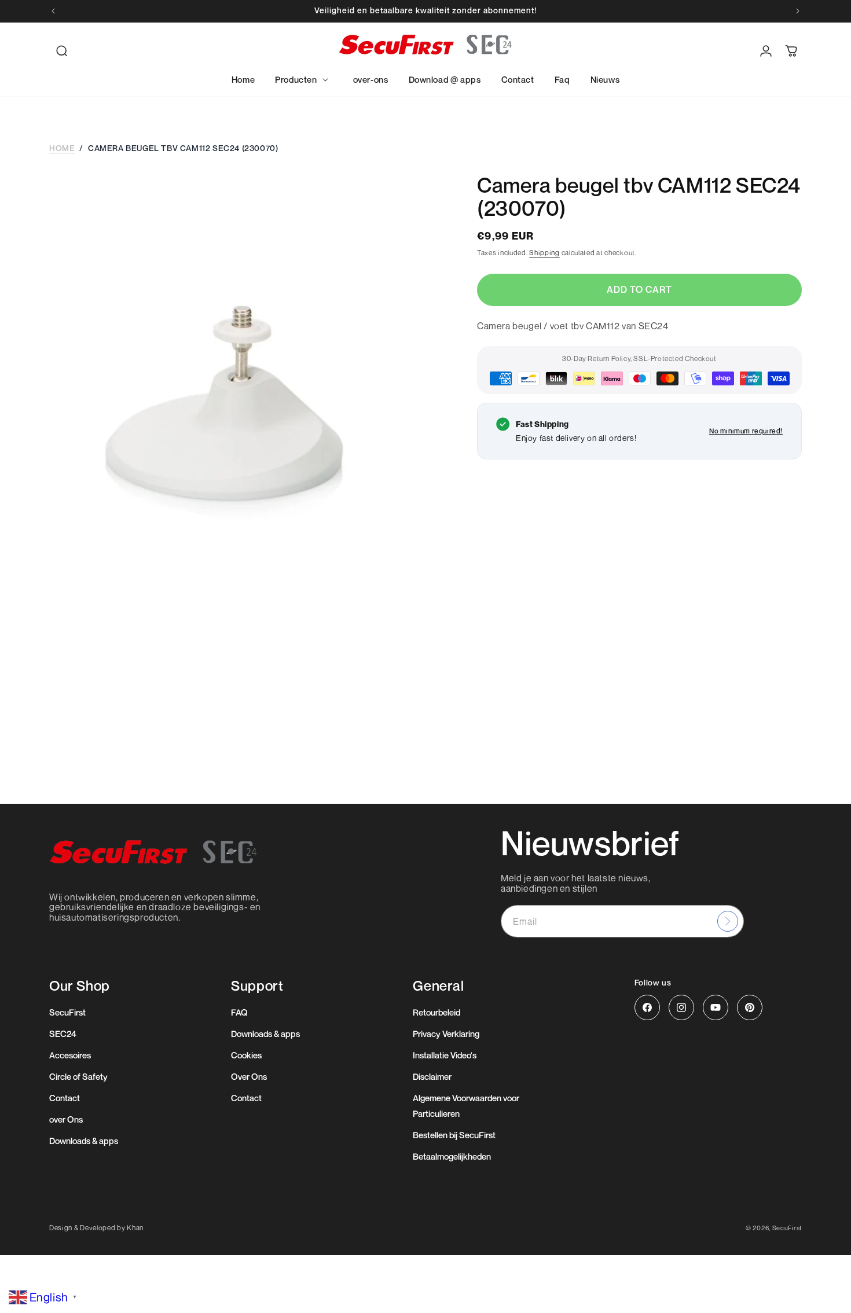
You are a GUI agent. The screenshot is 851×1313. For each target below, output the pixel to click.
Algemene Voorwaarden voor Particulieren (466, 1106)
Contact (64, 1098)
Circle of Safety (78, 1076)
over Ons (66, 1119)
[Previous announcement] (53, 11)
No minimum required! (746, 431)
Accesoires (70, 1055)
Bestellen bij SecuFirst (454, 1135)
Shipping (544, 252)
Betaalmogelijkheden (452, 1156)
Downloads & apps (83, 1140)
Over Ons (249, 1076)
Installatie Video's (444, 1055)
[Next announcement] (797, 11)
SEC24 (62, 1033)
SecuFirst (67, 1012)
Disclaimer (432, 1076)
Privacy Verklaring (446, 1033)
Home (62, 148)
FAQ (239, 1012)
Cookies (246, 1055)
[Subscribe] (727, 921)
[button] (62, 51)
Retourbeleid (436, 1012)
